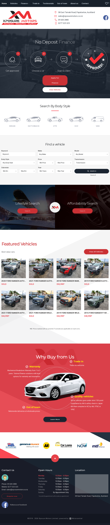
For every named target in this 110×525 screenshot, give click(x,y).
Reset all (93, 175)
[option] (55, 63)
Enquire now (12, 496)
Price (40, 159)
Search (93, 171)
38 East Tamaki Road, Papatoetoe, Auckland (76, 12)
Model (77, 151)
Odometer (5, 167)
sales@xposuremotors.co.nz (70, 16)
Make (40, 151)
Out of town (62, 3)
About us (74, 3)
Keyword (4, 151)
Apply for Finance (55, 80)
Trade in (36, 3)
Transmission (79, 159)
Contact (85, 3)
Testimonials (48, 3)
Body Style (5, 159)
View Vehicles (55, 90)
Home (4, 3)
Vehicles (14, 3)
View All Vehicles (96, 252)
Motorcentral (77, 518)
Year (39, 167)
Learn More (55, 419)
